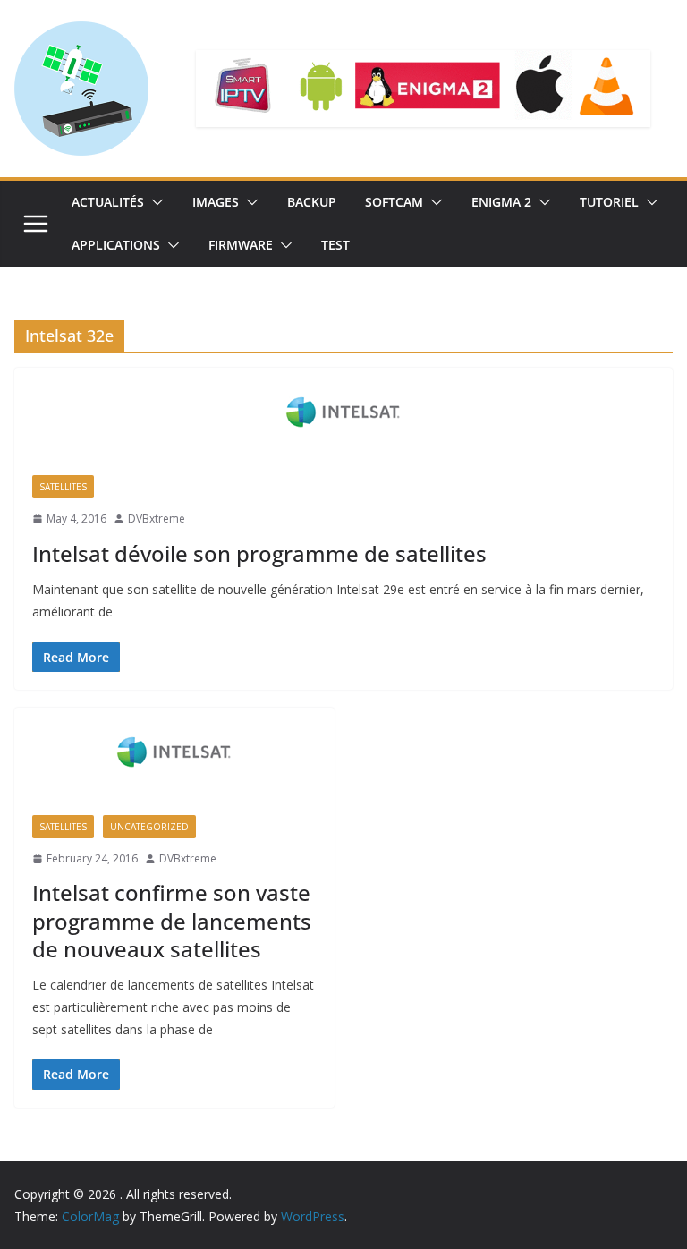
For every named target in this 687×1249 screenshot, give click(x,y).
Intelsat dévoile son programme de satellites (259, 553)
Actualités (108, 201)
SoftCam (394, 201)
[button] (154, 202)
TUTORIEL (609, 201)
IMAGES (215, 201)
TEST (335, 244)
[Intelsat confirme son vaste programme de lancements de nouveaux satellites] (174, 752)
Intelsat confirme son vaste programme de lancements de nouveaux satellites (171, 920)
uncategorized (149, 826)
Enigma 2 (501, 201)
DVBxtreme (156, 518)
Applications (116, 244)
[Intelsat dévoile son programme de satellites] (343, 412)
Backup (311, 201)
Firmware (240, 244)
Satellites (63, 486)
